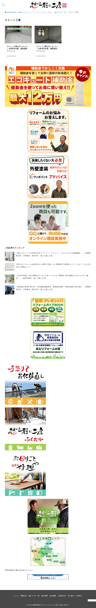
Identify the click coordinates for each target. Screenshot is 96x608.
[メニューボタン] (3, 5)
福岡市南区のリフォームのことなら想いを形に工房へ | (51, 605)
